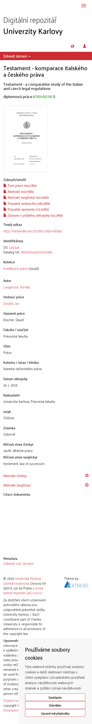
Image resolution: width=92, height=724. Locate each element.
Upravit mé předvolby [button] (55, 713)
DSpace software (15, 700)
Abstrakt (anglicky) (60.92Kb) (28, 197)
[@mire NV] (76, 583)
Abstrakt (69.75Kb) (20, 191)
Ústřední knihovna (16, 583)
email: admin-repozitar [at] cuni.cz (23, 590)
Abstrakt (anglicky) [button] (17, 485)
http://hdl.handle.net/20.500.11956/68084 (32, 231)
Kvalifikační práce (15, 268)
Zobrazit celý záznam (18, 563)
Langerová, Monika (16, 287)
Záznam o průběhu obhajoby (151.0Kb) (35, 215)
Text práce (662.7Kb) (22, 185)
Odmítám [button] (55, 705)
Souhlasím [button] (55, 697)
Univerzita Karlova (28, 578)
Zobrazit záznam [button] (15, 56)
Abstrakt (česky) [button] (15, 475)
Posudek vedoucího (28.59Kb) (28, 203)
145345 (14, 247)
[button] (72, 46)
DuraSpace (11, 710)
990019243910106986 (36, 252)
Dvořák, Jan (11, 303)
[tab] (46, 250)
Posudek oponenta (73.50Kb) (28, 209)
